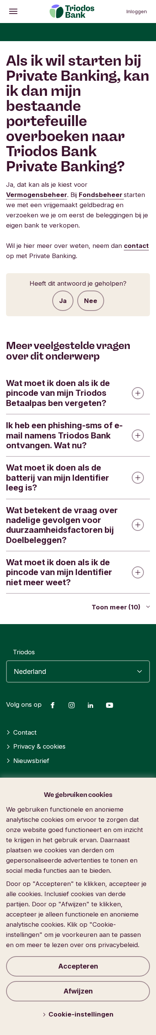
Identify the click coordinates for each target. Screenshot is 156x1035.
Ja (63, 301)
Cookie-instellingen (81, 1014)
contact (136, 245)
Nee (90, 301)
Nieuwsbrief (31, 760)
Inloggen (136, 11)
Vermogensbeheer (36, 194)
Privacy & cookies (39, 746)
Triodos (24, 652)
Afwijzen (78, 991)
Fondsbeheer (101, 194)
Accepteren (78, 966)
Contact (25, 732)
